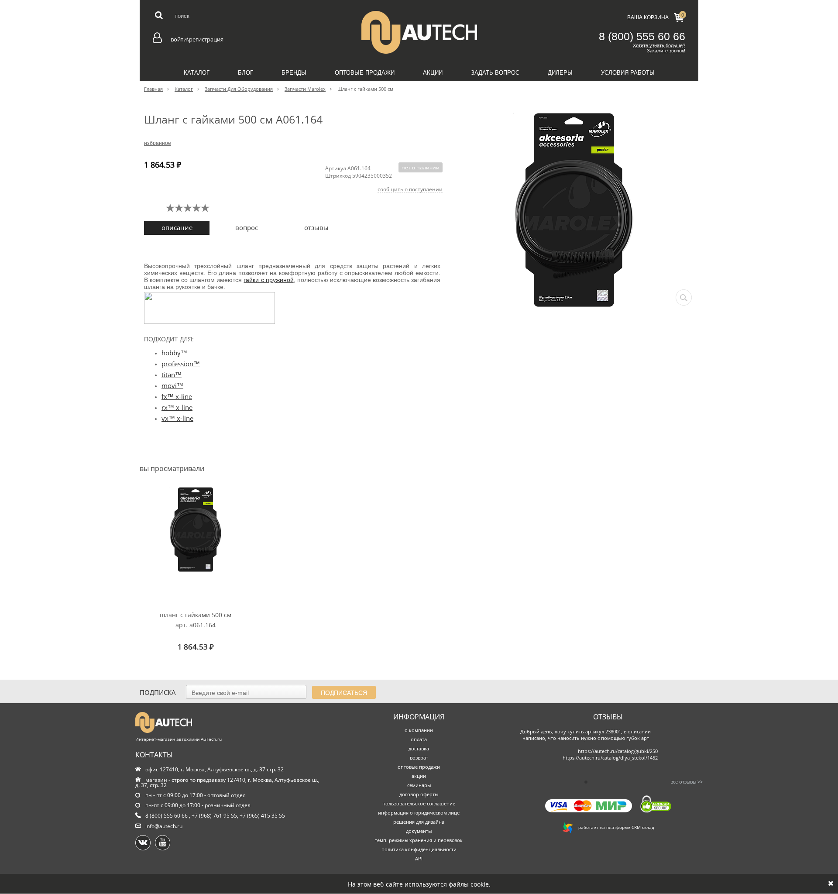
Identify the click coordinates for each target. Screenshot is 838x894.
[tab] (177, 228)
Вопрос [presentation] (246, 227)
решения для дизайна (418, 821)
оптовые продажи (419, 766)
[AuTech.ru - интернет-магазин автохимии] (419, 32)
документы (419, 831)
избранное (157, 143)
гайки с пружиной (268, 279)
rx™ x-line (176, 407)
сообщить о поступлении (410, 189)
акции (419, 776)
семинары (419, 785)
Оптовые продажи (365, 72)
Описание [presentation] (176, 227)
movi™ (172, 385)
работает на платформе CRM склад (613, 827)
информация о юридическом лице (419, 812)
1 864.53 (196, 647)
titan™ (171, 374)
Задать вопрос (495, 72)
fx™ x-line (176, 396)
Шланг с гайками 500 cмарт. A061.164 (195, 620)
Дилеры (560, 72)
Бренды (294, 72)
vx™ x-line (177, 418)
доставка (419, 748)
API (418, 858)
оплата (419, 739)
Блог (245, 72)
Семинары (419, 92)
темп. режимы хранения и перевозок (419, 840)
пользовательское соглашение (418, 803)
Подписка (158, 692)
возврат (419, 757)
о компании (419, 730)
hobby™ (174, 352)
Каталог (197, 72)
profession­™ (180, 363)
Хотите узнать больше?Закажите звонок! (659, 48)
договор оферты (418, 794)
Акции (433, 72)
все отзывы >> (686, 781)
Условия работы (628, 72)
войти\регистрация (197, 39)
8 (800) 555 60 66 (642, 36)
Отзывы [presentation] (316, 227)
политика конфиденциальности (419, 849)
